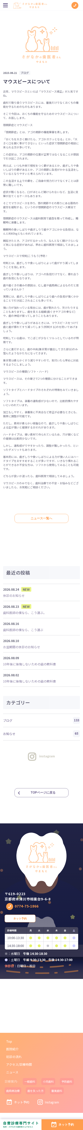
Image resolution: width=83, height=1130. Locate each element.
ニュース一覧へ (41, 518)
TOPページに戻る (43, 792)
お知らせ (40, 733)
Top (9, 1041)
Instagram (52, 1102)
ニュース (12, 1072)
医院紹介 (12, 1049)
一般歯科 (29, 1081)
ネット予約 (20, 918)
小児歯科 (48, 1081)
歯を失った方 (35, 1091)
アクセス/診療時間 (19, 1064)
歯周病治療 (13, 1091)
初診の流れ (14, 1056)
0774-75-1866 (27, 905)
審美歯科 (56, 1091)
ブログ (41, 720)
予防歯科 (66, 1081)
